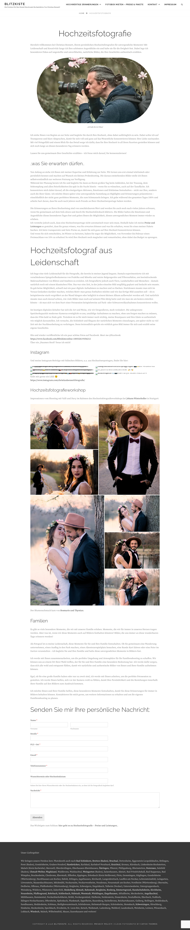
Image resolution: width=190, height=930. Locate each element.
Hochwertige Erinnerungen (82, 4)
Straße (34, 733)
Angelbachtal (150, 893)
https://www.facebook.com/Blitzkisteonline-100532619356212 (60, 338)
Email (33, 755)
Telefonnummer (38, 766)
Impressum (170, 4)
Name (33, 720)
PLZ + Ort (35, 744)
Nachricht (35, 790)
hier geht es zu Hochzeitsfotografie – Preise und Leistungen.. (88, 825)
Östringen (104, 868)
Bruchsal (113, 861)
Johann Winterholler (137, 398)
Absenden (37, 817)
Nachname (74, 729)
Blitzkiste (15, 4)
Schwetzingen (142, 904)
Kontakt (152, 4)
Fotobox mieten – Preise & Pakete (124, 4)
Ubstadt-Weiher (37, 871)
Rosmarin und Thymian (71, 610)
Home (82, 13)
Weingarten (88, 871)
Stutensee (151, 868)
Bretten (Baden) (100, 861)
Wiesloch (34, 911)
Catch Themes (148, 924)
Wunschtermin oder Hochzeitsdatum (48, 776)
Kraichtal (115, 864)
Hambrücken (73, 864)
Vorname (33, 729)
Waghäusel (51, 871)
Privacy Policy (103, 924)
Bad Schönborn (83, 861)
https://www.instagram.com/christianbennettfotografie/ (57, 380)
